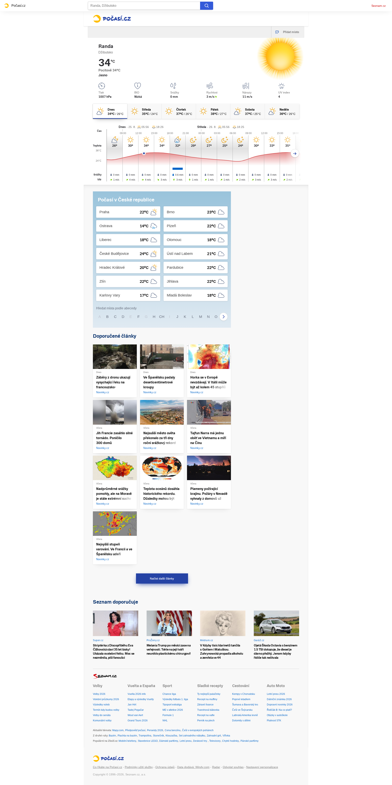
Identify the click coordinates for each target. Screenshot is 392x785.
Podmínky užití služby (139, 767)
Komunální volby (102, 720)
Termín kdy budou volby (106, 709)
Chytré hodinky (230, 740)
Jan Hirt (132, 704)
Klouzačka (171, 735)
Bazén (112, 735)
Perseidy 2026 (155, 730)
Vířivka (226, 735)
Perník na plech (206, 720)
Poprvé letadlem (241, 699)
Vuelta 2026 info (137, 694)
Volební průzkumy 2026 (106, 699)
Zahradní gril (214, 735)
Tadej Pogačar (136, 709)
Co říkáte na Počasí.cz (107, 767)
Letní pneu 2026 (276, 694)
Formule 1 (168, 715)
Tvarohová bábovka (208, 709)
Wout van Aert (135, 715)
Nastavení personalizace (262, 767)
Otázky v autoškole (277, 715)
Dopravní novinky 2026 (280, 704)
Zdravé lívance (205, 704)
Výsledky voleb (101, 704)
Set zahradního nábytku (192, 735)
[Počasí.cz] (112, 19)
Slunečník (158, 735)
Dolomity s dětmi (241, 720)
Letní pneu (186, 740)
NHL (165, 720)
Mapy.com (118, 730)
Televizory (214, 740)
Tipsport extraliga (172, 704)
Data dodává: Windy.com (193, 767)
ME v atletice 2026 (173, 709)
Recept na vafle (206, 715)
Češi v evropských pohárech (198, 730)
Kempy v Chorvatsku (243, 694)
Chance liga (169, 694)
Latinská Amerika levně (245, 715)
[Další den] (295, 153)
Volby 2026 (99, 694)
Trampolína (145, 735)
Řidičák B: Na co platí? (279, 709)
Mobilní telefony (127, 740)
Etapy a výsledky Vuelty (141, 699)
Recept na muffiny (207, 699)
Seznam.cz (378, 5)
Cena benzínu (172, 730)
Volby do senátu (102, 715)
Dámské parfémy (168, 740)
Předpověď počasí (135, 730)
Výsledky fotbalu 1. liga (175, 699)
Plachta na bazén (127, 735)
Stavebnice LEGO (148, 740)
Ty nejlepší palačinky (208, 694)
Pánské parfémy (249, 740)
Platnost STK (274, 720)
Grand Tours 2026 (138, 720)
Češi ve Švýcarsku (242, 709)
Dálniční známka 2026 (279, 699)
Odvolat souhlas (233, 767)
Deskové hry (200, 740)
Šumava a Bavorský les (245, 704)
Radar (216, 767)
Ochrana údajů (165, 767)
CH (161, 317)
